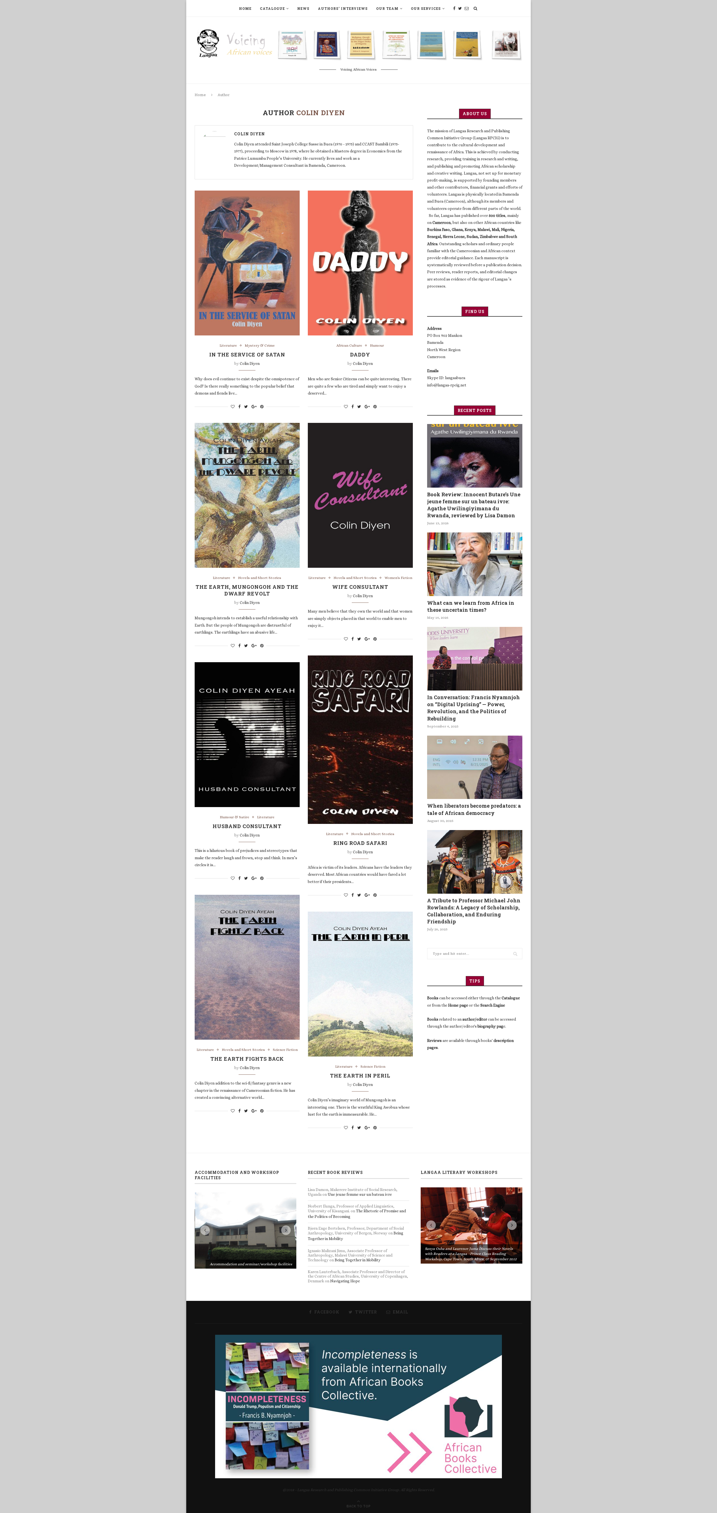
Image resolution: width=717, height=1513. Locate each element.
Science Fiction (285, 1050)
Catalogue (272, 8)
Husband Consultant (247, 826)
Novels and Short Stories (259, 578)
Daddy (360, 354)
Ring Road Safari (360, 843)
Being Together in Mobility (358, 1260)
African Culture (349, 345)
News (303, 8)
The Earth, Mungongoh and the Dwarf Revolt (247, 590)
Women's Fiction (398, 578)
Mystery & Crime (260, 345)
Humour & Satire (234, 817)
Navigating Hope (345, 1281)
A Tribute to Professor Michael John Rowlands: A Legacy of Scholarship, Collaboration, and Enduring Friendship (473, 911)
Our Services (426, 8)
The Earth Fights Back (247, 1058)
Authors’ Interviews (343, 8)
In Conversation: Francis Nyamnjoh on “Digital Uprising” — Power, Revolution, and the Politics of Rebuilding (473, 708)
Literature (228, 345)
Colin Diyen (249, 133)
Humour (377, 345)
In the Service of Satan (247, 354)
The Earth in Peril (360, 1075)
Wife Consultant (360, 586)
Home (245, 8)
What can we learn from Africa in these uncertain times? (470, 606)
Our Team (387, 8)
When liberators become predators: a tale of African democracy (474, 809)
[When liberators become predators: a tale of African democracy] (474, 767)
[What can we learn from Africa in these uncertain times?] (474, 564)
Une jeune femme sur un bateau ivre (360, 1194)
